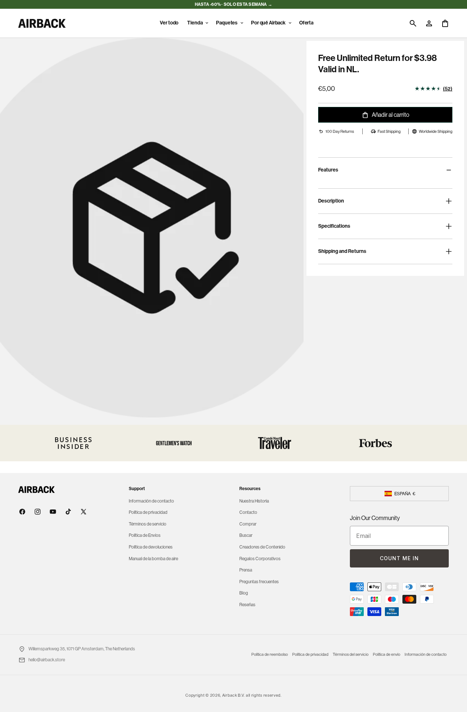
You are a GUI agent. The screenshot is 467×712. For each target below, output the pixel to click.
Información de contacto (151, 501)
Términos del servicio (350, 654)
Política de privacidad (148, 512)
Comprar (247, 524)
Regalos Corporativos (260, 558)
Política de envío (386, 654)
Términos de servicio (147, 524)
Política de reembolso (269, 654)
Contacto (248, 512)
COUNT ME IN (399, 558)
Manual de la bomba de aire (153, 558)
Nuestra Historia (254, 501)
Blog (243, 593)
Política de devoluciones (151, 547)
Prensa (245, 570)
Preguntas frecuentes (259, 581)
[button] (197, 23)
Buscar (245, 535)
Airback (229, 695)
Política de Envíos (145, 535)
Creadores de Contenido (262, 547)
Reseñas (247, 604)
